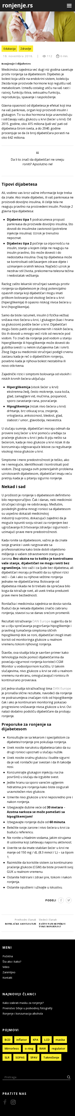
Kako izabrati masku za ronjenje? (23, 1003)
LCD (47, 1039)
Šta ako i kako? (11, 961)
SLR (7, 1057)
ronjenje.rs (17, 5)
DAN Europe (41, 621)
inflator (21, 1039)
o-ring (29, 1048)
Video (5, 967)
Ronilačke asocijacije (20, 924)
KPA (35, 1039)
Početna (7, 956)
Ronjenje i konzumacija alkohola (22, 1013)
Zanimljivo (8, 972)
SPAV (33, 1057)
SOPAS (19, 1057)
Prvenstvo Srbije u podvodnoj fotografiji (27, 1008)
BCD (7, 1039)
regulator (58, 1048)
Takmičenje (51, 1057)
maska (60, 1039)
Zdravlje (25, 48)
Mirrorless (12, 1048)
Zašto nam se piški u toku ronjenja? (52, 925)
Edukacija (9, 48)
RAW (42, 1048)
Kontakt (7, 977)
